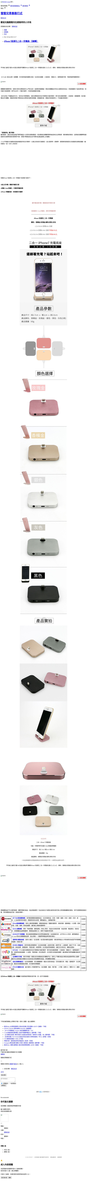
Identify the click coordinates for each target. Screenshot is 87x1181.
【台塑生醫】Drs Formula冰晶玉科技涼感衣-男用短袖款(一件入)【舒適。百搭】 (28, 1036)
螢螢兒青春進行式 (11, 13)
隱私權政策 (53, 1157)
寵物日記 (14, 26)
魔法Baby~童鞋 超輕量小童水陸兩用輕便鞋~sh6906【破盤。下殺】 (24, 1045)
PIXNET (31, 1157)
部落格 (6, 32)
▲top (2, 1071)
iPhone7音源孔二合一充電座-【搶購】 (21, 41)
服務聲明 (59, 1157)
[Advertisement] (15, 160)
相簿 (5, 30)
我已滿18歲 (4, 1177)
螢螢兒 (3, 1054)
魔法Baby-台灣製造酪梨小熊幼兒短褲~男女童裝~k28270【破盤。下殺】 (25, 1026)
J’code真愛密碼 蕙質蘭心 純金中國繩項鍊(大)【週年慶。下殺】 (23, 1032)
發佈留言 (3, 1085)
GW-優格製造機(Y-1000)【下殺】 (14, 1039)
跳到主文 (3, 18)
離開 (10, 1177)
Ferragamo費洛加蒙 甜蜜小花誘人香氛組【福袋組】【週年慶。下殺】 (24, 1043)
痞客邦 (12, 1064)
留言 (15, 1064)
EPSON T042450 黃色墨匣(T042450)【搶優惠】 (18, 1028)
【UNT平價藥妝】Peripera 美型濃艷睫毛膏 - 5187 (18, 1030)
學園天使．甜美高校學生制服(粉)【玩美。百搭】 (18, 1041)
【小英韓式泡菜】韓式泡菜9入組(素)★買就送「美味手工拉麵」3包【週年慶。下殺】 (29, 1034)
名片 (5, 34)
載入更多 (3, 1075)
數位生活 (14, 1068)
